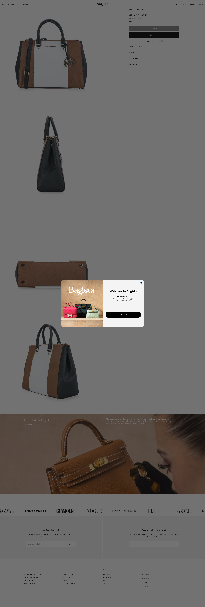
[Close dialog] (142, 282)
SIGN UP (123, 315)
